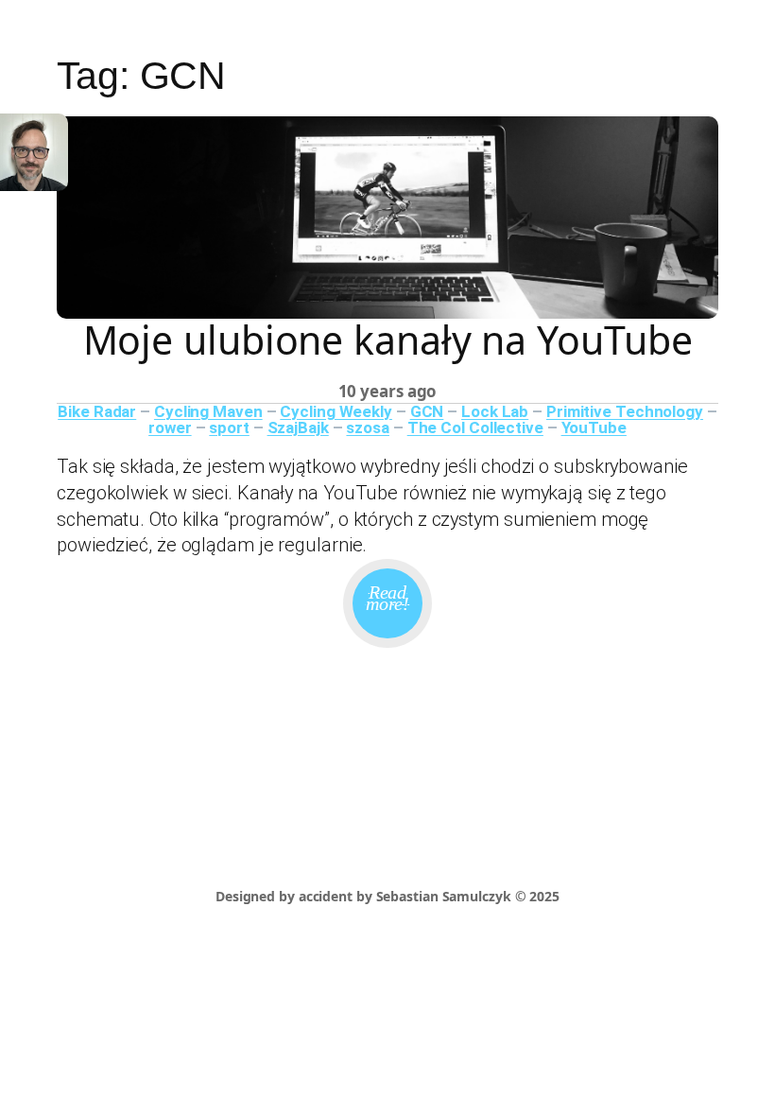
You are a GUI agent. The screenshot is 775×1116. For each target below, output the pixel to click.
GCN (427, 411)
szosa (367, 427)
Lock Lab (494, 411)
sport (229, 427)
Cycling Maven (208, 411)
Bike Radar (97, 411)
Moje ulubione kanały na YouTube (388, 340)
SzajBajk (298, 427)
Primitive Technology (624, 411)
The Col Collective (475, 427)
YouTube (594, 427)
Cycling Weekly (336, 411)
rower (170, 427)
